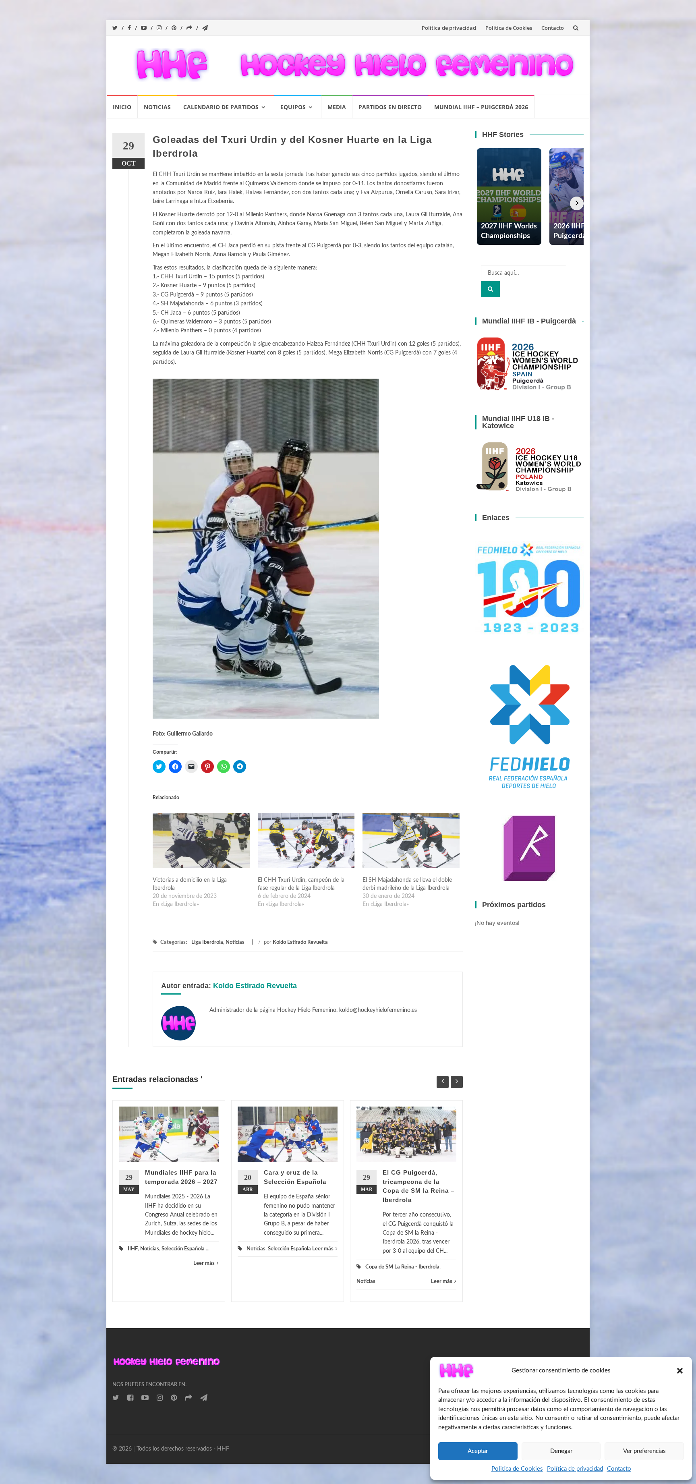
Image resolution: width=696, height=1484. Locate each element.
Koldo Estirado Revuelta (300, 942)
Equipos (293, 107)
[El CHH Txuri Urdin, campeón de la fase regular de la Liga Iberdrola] (306, 840)
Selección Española (183, 1249)
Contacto (619, 1469)
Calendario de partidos (221, 107)
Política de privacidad (575, 1469)
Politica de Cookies (517, 1469)
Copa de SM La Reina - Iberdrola (402, 1267)
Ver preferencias (644, 1451)
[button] (456, 1371)
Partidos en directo (390, 107)
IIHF (133, 1249)
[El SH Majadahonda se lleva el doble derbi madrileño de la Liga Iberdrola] (411, 840)
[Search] (490, 289)
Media (336, 107)
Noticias (157, 107)
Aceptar (478, 1451)
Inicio (122, 107)
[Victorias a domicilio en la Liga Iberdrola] (201, 840)
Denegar (561, 1451)
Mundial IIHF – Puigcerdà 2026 (481, 107)
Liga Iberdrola (207, 942)
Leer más (204, 1263)
